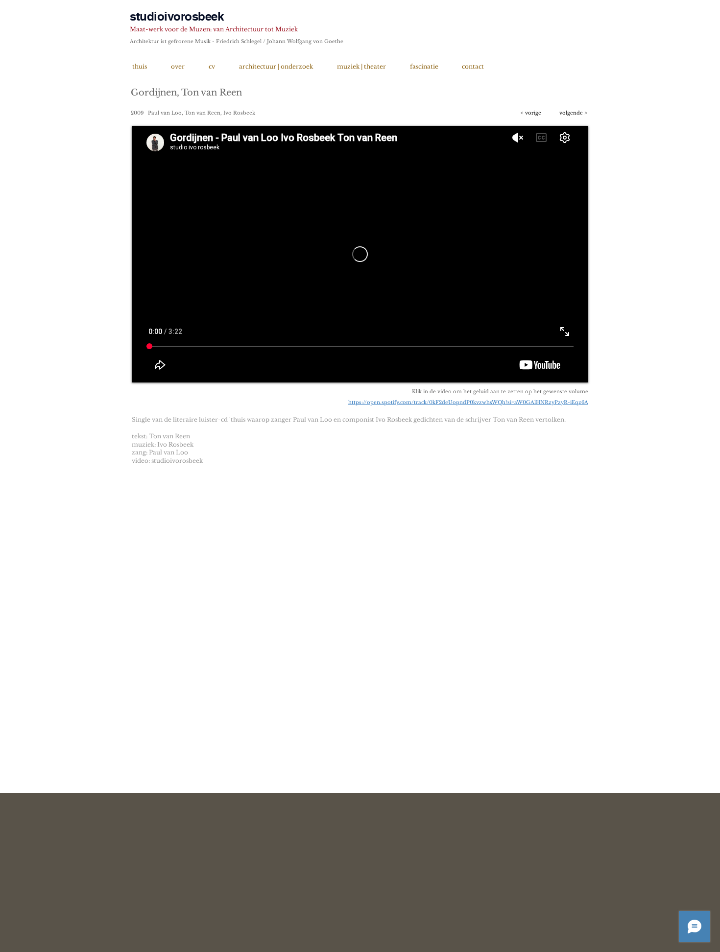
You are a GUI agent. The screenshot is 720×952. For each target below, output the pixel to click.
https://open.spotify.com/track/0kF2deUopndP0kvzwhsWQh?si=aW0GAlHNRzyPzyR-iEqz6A (468, 402)
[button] (533, 113)
